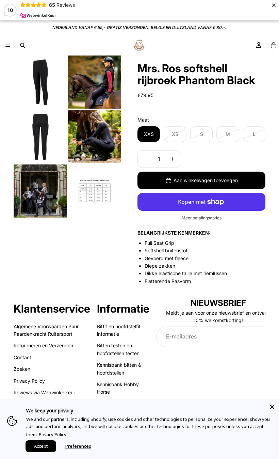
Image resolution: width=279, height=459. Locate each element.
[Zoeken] (22, 45)
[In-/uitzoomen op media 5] (40, 191)
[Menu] (8, 45)
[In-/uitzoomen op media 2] (94, 82)
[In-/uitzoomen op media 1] (40, 82)
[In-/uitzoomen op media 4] (94, 136)
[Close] (272, 406)
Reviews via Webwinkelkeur (44, 392)
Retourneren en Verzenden (43, 346)
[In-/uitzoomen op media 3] (40, 136)
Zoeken (22, 369)
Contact (22, 357)
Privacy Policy (29, 381)
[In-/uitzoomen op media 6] (94, 191)
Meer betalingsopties (201, 218)
